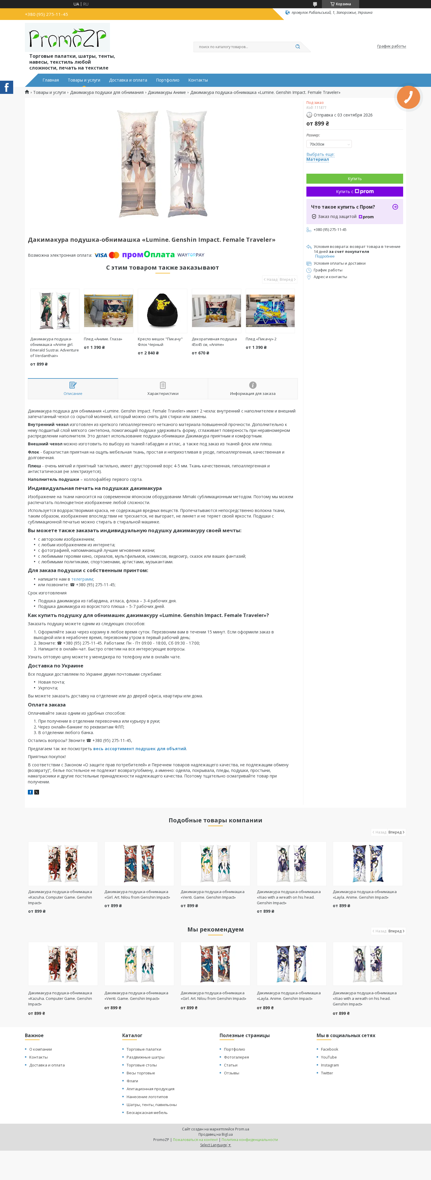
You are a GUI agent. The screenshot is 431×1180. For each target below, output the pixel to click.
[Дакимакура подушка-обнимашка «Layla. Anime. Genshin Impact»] (368, 863)
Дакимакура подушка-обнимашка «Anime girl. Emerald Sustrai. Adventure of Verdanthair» (54, 347)
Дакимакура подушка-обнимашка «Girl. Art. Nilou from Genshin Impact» (137, 894)
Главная (51, 80)
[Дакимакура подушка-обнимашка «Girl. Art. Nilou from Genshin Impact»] (139, 863)
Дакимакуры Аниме (167, 92)
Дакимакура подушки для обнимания (107, 92)
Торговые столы (142, 1065)
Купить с (344, 191)
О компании (40, 1049)
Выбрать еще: (320, 156)
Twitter (327, 1073)
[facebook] (30, 793)
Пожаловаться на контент (195, 1139)
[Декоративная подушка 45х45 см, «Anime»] (216, 311)
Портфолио (167, 80)
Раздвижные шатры (145, 1057)
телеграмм (82, 579)
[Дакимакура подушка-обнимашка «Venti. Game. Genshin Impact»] (216, 863)
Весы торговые (141, 1073)
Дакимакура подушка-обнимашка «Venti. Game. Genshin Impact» (213, 894)
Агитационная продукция (150, 1088)
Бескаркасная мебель (147, 1112)
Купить (355, 178)
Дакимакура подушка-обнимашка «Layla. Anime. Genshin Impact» (365, 894)
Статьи (230, 1065)
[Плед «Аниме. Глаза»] (108, 311)
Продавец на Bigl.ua (215, 1134)
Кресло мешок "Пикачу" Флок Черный (160, 341)
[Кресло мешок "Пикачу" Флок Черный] (162, 311)
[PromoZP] (67, 37)
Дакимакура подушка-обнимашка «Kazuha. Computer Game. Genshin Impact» (60, 897)
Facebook (329, 1049)
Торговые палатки (144, 1049)
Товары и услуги (84, 80)
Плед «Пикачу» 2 (261, 339)
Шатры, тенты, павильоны (152, 1104)
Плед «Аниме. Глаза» (103, 339)
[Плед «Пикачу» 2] (270, 311)
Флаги (132, 1080)
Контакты (198, 80)
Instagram (330, 1065)
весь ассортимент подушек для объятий (139, 748)
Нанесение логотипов (147, 1096)
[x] (36, 793)
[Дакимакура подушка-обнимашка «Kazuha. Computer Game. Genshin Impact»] (63, 863)
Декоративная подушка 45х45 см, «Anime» (214, 341)
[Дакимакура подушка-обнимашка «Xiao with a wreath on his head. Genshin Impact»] (292, 863)
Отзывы (231, 1073)
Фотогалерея (236, 1057)
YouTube (329, 1057)
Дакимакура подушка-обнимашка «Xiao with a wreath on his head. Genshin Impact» (289, 897)
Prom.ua (242, 1129)
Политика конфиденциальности (250, 1139)
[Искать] (297, 47)
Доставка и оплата (128, 80)
